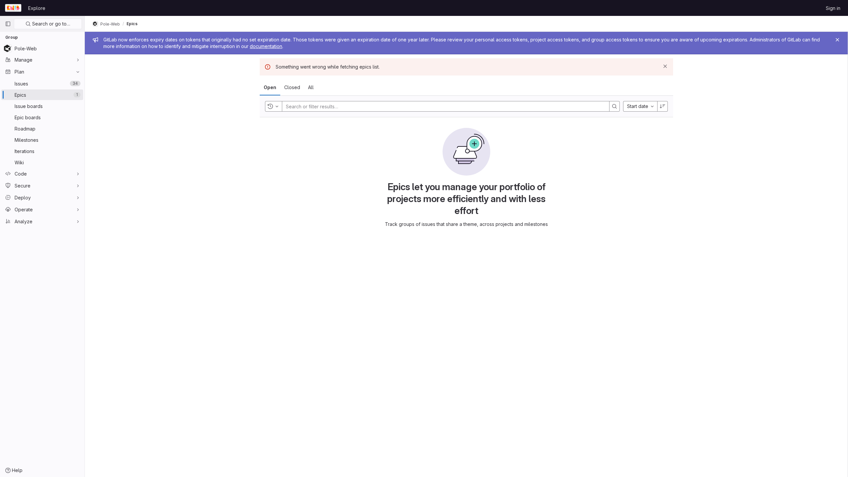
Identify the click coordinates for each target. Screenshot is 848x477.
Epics (132, 23)
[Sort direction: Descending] (662, 106)
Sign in (833, 8)
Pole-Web (109, 23)
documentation (266, 46)
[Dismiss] (665, 66)
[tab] (270, 87)
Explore (36, 8)
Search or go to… (50, 23)
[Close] (837, 40)
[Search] (614, 106)
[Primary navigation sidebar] (8, 24)
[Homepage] (13, 8)
